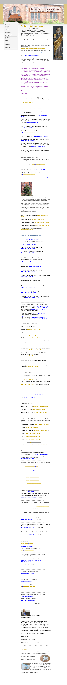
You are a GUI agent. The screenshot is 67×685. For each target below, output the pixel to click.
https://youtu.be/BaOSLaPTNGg (32, 439)
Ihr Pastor (7, 31)
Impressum (7, 47)
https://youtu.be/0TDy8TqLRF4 (40, 412)
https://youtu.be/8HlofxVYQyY (38, 219)
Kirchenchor (7, 37)
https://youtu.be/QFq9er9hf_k (34, 329)
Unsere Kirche (8, 35)
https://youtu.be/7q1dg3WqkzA (28, 379)
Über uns (7, 26)
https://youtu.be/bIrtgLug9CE (27, 355)
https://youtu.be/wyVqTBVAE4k (42, 225)
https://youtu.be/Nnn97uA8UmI (42, 222)
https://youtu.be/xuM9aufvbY (39, 409)
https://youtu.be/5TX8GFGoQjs (35, 349)
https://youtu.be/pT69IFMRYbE (42, 424)
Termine (6, 29)
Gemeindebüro (8, 32)
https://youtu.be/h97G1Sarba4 (33, 433)
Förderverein (7, 38)
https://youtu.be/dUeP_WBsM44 (40, 406)
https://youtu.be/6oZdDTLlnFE (28, 384)
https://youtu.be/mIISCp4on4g (33, 436)
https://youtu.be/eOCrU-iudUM (27, 229)
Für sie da (7, 27)
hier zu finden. (38, 564)
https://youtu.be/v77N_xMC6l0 (32, 366)
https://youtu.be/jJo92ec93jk (31, 427)
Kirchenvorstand (8, 34)
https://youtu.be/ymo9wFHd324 (33, 337)
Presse (6, 40)
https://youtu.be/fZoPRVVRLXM (40, 445)
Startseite (7, 46)
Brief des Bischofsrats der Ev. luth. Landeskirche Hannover (33, 48)
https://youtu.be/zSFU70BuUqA (41, 430)
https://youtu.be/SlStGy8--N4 (30, 362)
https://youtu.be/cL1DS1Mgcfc (27, 102)
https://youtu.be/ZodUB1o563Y (34, 442)
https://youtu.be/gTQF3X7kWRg (28, 335)
